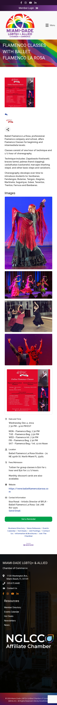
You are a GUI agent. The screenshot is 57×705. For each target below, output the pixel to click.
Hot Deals (22, 531)
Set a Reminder (28, 519)
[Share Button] (8, 129)
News (7, 625)
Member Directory (12, 607)
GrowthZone (44, 701)
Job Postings (34, 531)
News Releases (34, 528)
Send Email (14, 511)
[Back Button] (6, 115)
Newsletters (10, 620)
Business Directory (16, 528)
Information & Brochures (26, 533)
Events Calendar (11, 612)
